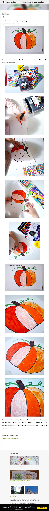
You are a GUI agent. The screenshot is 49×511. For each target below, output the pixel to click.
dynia (9, 438)
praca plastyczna (14, 438)
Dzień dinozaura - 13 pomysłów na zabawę (18, 466)
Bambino (4, 438)
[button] (3, 17)
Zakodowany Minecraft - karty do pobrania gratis (20, 480)
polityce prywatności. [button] (19, 509)
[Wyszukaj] (47, 2)
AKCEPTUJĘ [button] (42, 507)
